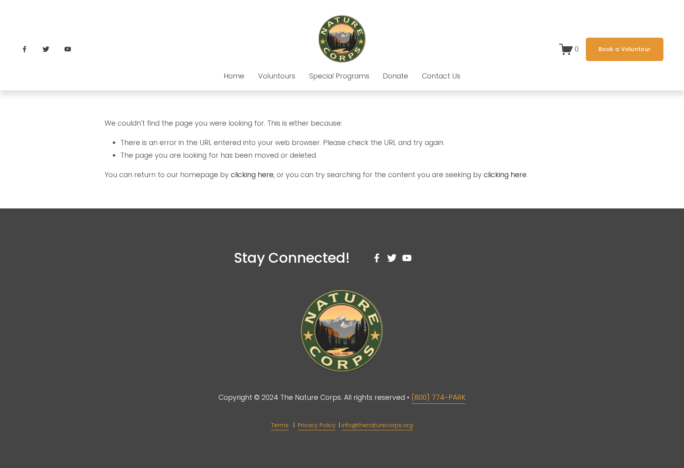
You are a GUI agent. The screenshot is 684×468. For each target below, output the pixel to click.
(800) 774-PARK (438, 397)
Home (234, 76)
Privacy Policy (317, 425)
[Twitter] (46, 49)
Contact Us (441, 76)
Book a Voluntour (624, 49)
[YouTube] (68, 49)
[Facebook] (24, 49)
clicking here (252, 175)
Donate (395, 76)
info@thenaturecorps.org (377, 425)
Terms (280, 425)
